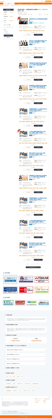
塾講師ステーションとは (38, 398)
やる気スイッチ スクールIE (26, 390)
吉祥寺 (18, 376)
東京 (6, 376)
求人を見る (38, 34)
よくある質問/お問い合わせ (46, 398)
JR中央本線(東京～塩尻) (35, 383)
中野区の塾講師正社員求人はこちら (33, 267)
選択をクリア (8, 37)
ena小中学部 (15, 390)
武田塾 (33, 390)
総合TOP (9, 3)
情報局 (32, 3)
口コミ (43, 3)
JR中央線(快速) (8, 383)
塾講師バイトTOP (2, 5)
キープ (43, 1)
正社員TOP (20, 3)
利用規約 (44, 400)
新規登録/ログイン (49, 1)
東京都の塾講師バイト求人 (7, 5)
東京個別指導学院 (8, 390)
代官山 (14, 376)
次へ (47, 14)
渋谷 (10, 376)
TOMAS (20, 390)
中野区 (5, 14)
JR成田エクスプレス (20, 383)
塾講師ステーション (5, 411)
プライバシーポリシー (37, 400)
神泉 (21, 376)
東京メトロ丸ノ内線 (27, 383)
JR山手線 (14, 383)
